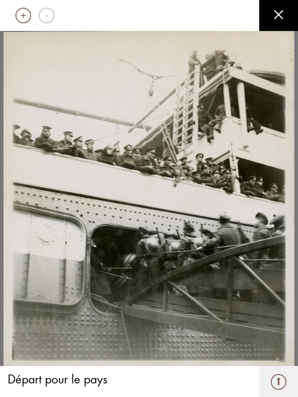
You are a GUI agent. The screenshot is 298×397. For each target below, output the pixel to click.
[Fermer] (278, 15)
